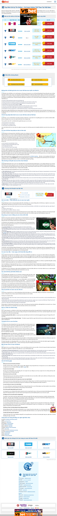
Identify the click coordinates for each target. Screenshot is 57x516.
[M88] (12, 30)
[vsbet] (12, 23)
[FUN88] (12, 43)
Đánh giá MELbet (27, 64)
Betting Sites (7, 434)
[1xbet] (12, 50)
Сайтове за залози (28, 478)
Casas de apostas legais (28, 488)
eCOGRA (32, 156)
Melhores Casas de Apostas (11, 427)
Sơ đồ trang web (27, 508)
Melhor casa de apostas (29, 483)
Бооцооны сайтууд (27, 496)
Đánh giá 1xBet (27, 51)
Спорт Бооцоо (7, 432)
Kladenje (26, 481)
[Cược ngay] (48, 192)
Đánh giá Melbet (46, 457)
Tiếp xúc (32, 508)
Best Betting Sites (26, 498)
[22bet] (12, 57)
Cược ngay (49, 23)
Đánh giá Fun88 (27, 44)
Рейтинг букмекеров (8, 424)
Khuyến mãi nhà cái (38, 79)
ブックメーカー (7, 420)
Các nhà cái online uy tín (15, 79)
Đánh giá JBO (10, 457)
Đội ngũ (21, 508)
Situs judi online (29, 486)
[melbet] (12, 63)
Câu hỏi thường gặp (39, 84)
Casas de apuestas (8, 435)
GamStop (36, 156)
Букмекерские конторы (13, 430)
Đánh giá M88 (27, 31)
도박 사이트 (6, 428)
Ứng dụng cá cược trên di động (17, 84)
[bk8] (12, 37)
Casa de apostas (10, 423)
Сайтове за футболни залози (11, 419)
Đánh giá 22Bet (27, 57)
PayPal (5, 232)
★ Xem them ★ (49, 1)
